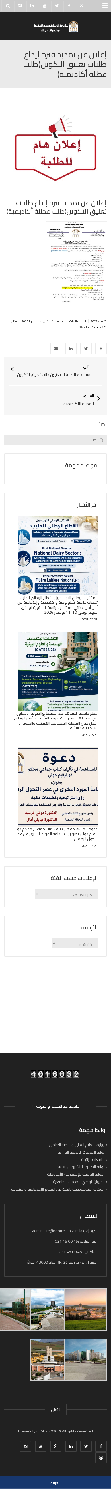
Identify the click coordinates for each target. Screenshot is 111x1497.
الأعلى (55, 1409)
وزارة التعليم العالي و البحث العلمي (76, 1144)
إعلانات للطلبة (77, 321)
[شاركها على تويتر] (86, 348)
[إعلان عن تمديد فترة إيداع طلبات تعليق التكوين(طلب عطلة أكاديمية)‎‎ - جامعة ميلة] (55, 26)
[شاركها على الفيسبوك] (101, 348)
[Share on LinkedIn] (71, 348)
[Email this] (55, 348)
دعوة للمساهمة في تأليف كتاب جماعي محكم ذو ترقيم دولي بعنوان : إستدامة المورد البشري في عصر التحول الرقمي (56, 834)
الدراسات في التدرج (54, 321)
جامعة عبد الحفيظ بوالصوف (56, 1106)
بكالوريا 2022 (87, 327)
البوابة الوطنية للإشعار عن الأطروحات (75, 1174)
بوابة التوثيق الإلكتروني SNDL (80, 1166)
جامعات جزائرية (92, 1159)
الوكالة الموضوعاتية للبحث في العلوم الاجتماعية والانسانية (57, 1189)
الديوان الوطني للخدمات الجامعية (78, 1181)
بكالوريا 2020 (30, 321)
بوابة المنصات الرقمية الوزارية (81, 1152)
